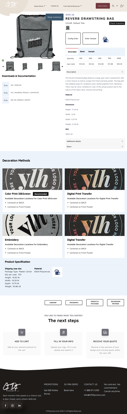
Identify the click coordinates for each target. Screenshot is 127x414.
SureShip (53, 302)
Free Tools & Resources (72, 6)
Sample (91, 51)
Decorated (72, 52)
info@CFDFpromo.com (94, 395)
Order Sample (90, 38)
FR (117, 6)
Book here (69, 390)
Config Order (73, 38)
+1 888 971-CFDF (91, 390)
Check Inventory (117, 23)
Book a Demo (102, 6)
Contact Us (55, 6)
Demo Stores (38, 6)
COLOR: (75, 23)
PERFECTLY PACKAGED (95, 303)
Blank (82, 51)
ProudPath (74, 302)
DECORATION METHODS (115, 303)
